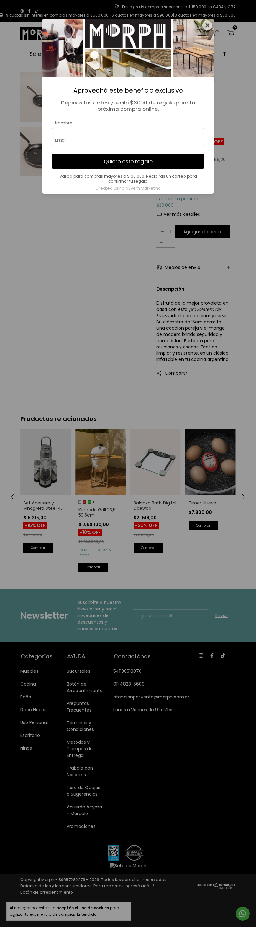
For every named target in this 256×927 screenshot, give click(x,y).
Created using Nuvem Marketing (128, 188)
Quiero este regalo (128, 161)
